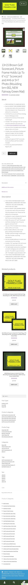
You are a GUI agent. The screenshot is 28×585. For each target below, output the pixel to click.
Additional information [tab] (8, 187)
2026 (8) (3, 475)
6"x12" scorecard (17, 174)
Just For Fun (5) (5, 448)
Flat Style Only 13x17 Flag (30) (9, 418)
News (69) (4, 445)
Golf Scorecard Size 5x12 (17, 167)
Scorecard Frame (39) (7, 431)
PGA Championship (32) (7, 436)
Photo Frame (7, 175)
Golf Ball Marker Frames (8, 521)
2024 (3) (3, 478)
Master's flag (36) (6, 433)
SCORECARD (13, 175)
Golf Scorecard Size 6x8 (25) (8, 421)
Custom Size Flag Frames (9, 506)
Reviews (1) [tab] (4, 191)
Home (4, 16)
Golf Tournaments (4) (7, 450)
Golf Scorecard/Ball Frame (13, 16)
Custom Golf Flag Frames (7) (8, 465)
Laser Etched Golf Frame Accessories (11, 546)
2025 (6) (3, 476)
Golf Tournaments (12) (7, 460)
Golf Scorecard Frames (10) (8, 461)
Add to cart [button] (14, 304)
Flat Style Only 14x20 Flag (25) (9, 420)
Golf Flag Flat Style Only (9, 523)
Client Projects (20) (6, 446)
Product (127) (5, 403)
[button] (24, 30)
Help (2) (3, 451)
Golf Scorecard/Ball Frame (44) (9, 416)
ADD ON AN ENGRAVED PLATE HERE (16, 125)
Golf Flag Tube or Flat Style (9, 526)
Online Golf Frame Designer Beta (11, 548)
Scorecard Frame (20, 175)
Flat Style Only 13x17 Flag (9, 513)
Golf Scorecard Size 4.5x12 (13, 165)
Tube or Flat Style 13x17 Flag (10, 559)
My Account (4, 582)
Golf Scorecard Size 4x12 (9, 531)
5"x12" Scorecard (8, 174)
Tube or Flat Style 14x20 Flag (10, 561)
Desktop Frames (7, 508)
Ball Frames (6, 503)
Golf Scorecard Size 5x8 (8, 536)
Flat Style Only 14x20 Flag (9, 518)
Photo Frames (5, 172)
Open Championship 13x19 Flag (10, 551)
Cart (21, 581)
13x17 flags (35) (5, 435)
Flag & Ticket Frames (8, 511)
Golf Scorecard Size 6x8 (8, 541)
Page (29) (4, 406)
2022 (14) (4, 481)
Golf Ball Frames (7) (6, 466)
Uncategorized (6, 564)
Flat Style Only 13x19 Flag (9, 516)
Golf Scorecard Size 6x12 (16, 168)
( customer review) (14, 95)
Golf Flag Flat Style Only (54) (8, 415)
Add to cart (12, 153)
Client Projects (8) (6, 463)
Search (14, 582)
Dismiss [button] (4, 577)
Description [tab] (5, 183)
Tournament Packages (8, 556)
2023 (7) (3, 480)
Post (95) (4, 405)
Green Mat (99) (5, 430)
